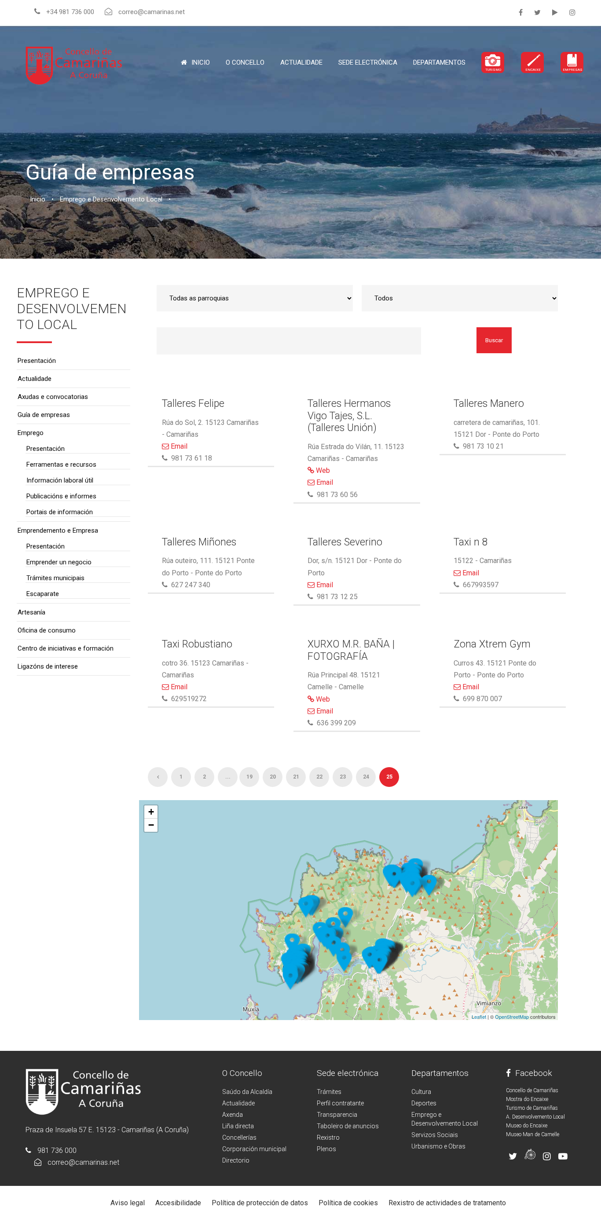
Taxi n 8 (471, 542)
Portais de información (59, 512)
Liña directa (238, 1126)
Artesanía (31, 612)
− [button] (151, 824)
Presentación (37, 361)
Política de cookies (348, 1203)
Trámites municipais (55, 578)
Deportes (423, 1103)
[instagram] (572, 12)
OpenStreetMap (512, 1016)
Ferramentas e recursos (61, 464)
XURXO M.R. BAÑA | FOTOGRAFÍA (351, 650)
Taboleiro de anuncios (348, 1126)
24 (366, 777)
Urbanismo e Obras (438, 1146)
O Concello (242, 1073)
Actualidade (301, 62)
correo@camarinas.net (83, 1162)
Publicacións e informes (61, 496)
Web (322, 470)
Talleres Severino (345, 542)
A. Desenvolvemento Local (535, 1117)
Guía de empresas (44, 415)
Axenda (232, 1114)
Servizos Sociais (434, 1134)
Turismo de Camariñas (532, 1108)
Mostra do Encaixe (527, 1099)
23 (343, 777)
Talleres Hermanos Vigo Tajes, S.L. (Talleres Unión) (349, 416)
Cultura (421, 1091)
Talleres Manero (489, 404)
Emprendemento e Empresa (58, 530)
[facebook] (521, 12)
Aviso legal (127, 1203)
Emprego (31, 433)
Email (178, 446)
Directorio (235, 1160)
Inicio (200, 62)
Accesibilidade (178, 1203)
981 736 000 (57, 1150)
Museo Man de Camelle (532, 1134)
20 (273, 777)
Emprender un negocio (59, 562)
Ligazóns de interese (48, 666)
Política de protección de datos (260, 1203)
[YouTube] (555, 12)
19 (249, 777)
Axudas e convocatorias (53, 397)
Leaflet (479, 1016)
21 (296, 777)
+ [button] (151, 811)
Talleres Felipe (193, 404)
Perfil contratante (340, 1103)
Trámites (329, 1091)
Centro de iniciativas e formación (66, 648)
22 (319, 777)
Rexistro (328, 1137)
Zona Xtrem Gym (492, 644)
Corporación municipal (254, 1148)
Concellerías (239, 1137)
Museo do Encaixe (526, 1126)
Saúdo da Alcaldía (247, 1091)
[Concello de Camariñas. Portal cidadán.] (74, 65)
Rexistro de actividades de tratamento (447, 1203)
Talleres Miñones (199, 542)
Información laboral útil (59, 480)
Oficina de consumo (47, 630)
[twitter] (537, 12)
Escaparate (42, 594)
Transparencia (337, 1114)
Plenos (326, 1148)
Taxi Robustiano (197, 644)
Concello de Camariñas (532, 1090)
